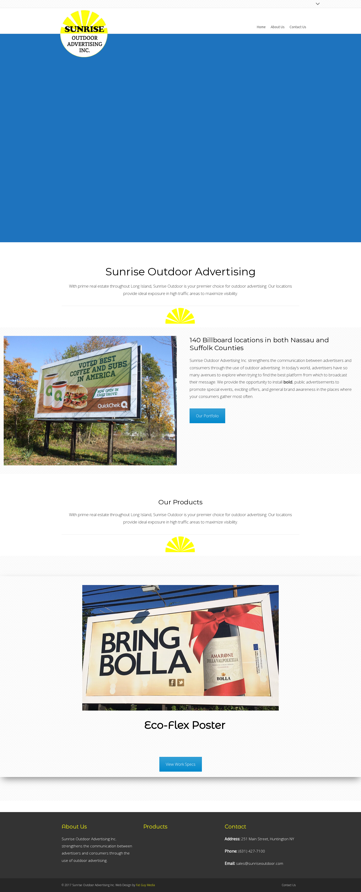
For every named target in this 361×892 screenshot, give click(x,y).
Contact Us (289, 885)
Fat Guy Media (145, 885)
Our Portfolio (207, 416)
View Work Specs (180, 764)
